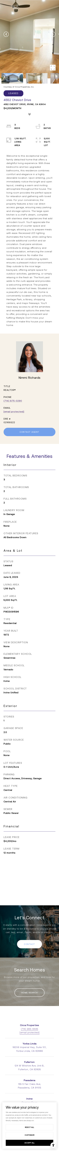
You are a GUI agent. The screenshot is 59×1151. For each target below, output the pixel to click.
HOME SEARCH (29, 992)
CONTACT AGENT (29, 432)
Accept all (29, 1143)
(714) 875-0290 (13, 401)
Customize (30, 1135)
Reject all (29, 1127)
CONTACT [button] (29, 944)
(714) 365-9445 (29, 1029)
